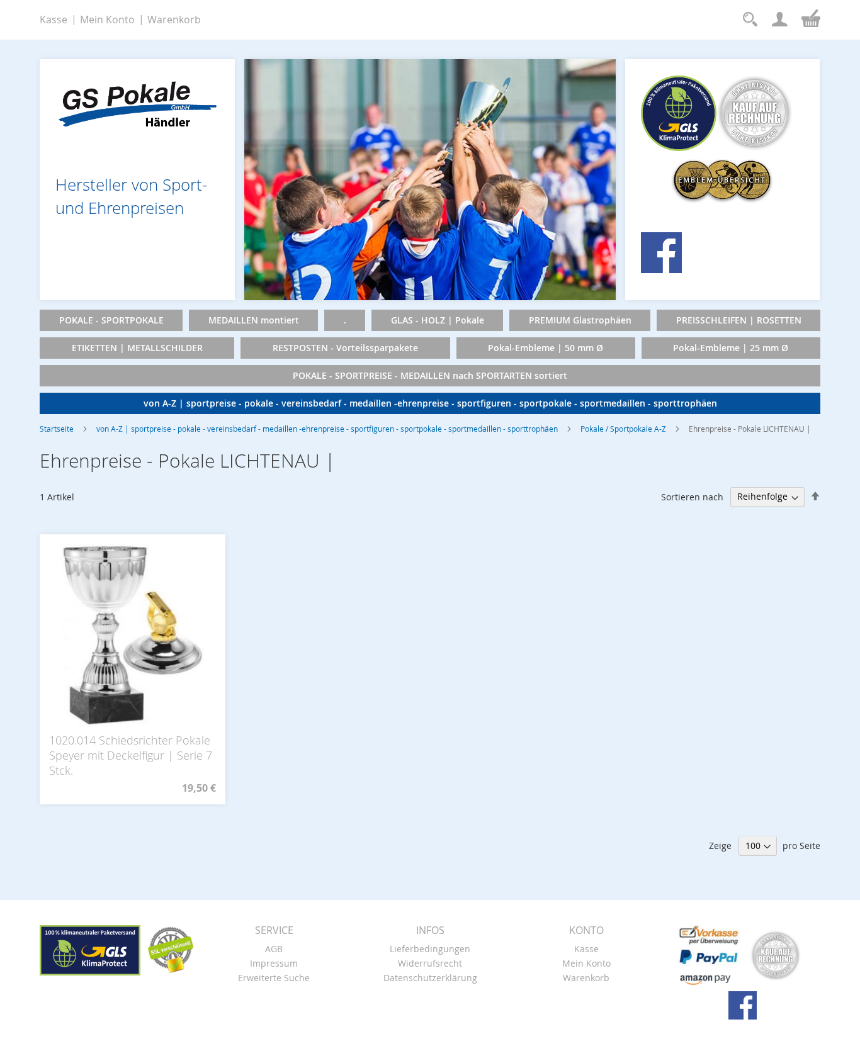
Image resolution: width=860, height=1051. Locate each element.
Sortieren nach (692, 496)
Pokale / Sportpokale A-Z (623, 429)
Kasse (53, 19)
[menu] (430, 361)
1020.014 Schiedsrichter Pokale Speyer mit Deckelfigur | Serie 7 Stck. (130, 755)
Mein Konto (107, 19)
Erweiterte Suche (274, 978)
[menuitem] (111, 320)
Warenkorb (174, 19)
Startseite (57, 429)
